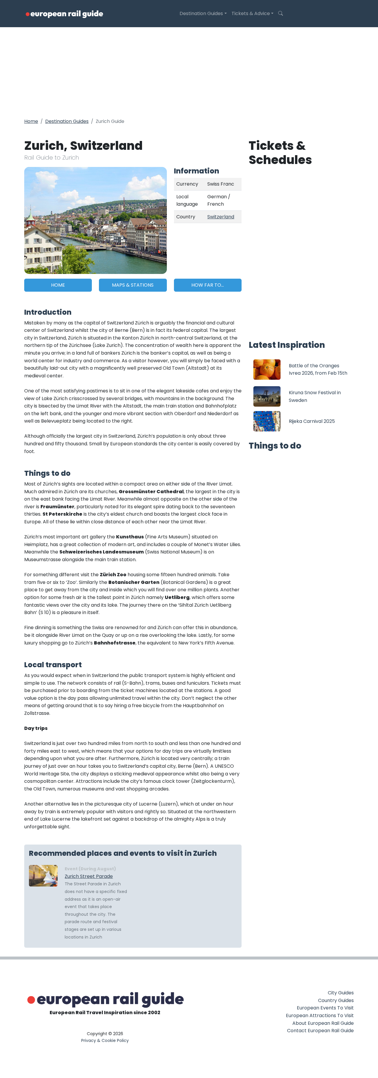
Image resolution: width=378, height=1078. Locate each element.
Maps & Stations (133, 285)
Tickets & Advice (251, 13)
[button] (280, 13)
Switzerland (220, 216)
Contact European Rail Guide (320, 1030)
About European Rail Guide (323, 1023)
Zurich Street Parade (89, 876)
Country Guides (336, 1000)
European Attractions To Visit (320, 1015)
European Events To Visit (325, 1007)
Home (31, 121)
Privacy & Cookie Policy (105, 1040)
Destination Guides (201, 13)
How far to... (207, 285)
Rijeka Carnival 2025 (312, 421)
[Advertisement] (189, 71)
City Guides (341, 992)
